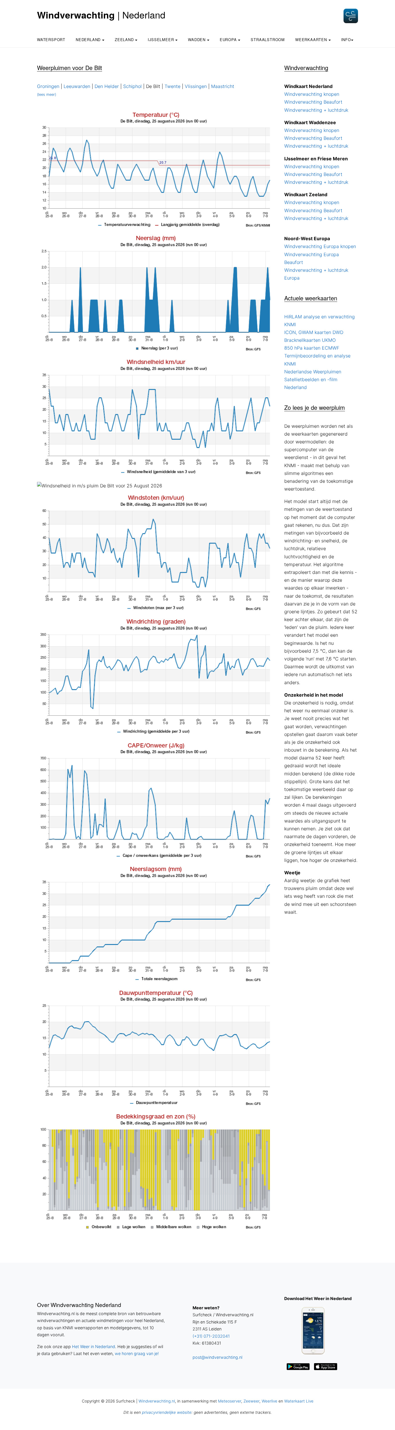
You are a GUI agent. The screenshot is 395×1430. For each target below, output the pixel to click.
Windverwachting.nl (157, 1401)
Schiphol (132, 86)
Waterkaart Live (298, 1401)
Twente (172, 86)
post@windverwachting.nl (217, 1357)
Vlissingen (196, 86)
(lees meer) (46, 94)
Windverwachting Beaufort (313, 102)
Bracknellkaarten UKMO (310, 340)
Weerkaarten (311, 39)
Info (346, 39)
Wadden (197, 39)
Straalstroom (268, 39)
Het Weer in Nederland (93, 1346)
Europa (229, 39)
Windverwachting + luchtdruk (316, 110)
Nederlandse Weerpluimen (312, 372)
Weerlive (269, 1401)
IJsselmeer (161, 39)
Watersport (51, 39)
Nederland (89, 39)
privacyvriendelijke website (166, 1412)
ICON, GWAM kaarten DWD (313, 332)
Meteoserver (229, 1401)
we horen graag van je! (137, 1353)
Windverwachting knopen (311, 94)
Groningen (48, 86)
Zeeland (125, 39)
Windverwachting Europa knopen (320, 246)
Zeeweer (251, 1401)
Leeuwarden (77, 86)
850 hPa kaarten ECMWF (311, 348)
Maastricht (222, 86)
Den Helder (107, 86)
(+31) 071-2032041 (211, 1336)
